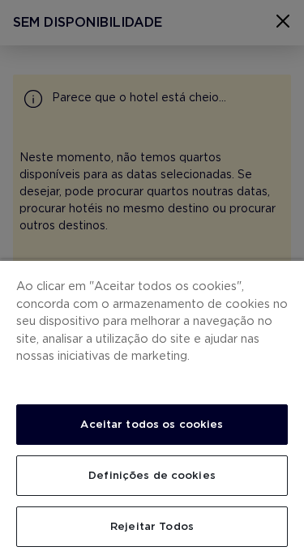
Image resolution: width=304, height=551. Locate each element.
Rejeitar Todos (152, 526)
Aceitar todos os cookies (151, 424)
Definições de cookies (152, 475)
